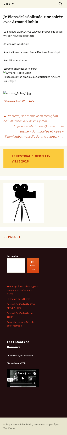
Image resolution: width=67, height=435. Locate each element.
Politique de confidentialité (17, 424)
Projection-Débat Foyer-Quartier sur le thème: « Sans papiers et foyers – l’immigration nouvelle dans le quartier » (34, 131)
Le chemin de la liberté (18, 298)
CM (32, 101)
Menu (6, 3)
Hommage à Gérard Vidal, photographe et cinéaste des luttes (22, 290)
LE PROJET (11, 237)
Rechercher (13, 256)
